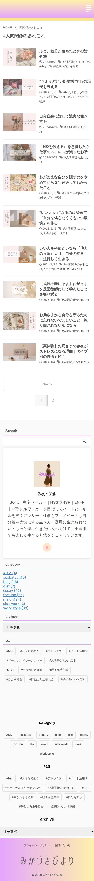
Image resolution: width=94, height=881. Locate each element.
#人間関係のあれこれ (76, 62)
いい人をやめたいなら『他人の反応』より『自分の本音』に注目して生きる (63, 253)
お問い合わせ (62, 845)
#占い (10, 670)
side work (61, 744)
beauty (43, 734)
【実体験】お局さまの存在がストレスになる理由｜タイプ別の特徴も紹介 (63, 351)
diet (70, 734)
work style (47, 753)
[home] (47, 547)
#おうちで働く (29, 651)
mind (44, 744)
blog (58, 734)
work (78, 744)
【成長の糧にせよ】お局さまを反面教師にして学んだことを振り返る (63, 289)
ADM (9, 734)
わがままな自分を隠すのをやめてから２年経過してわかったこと (63, 182)
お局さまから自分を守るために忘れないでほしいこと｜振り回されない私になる (63, 320)
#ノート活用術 (78, 651)
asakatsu (26, 734)
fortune (18, 744)
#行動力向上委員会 (41, 679)
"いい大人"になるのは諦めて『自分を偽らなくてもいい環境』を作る (63, 217)
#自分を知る (70, 66)
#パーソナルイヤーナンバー (24, 660)
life (32, 744)
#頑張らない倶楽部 (56, 233)
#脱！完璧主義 (58, 670)
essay (84, 734)
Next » (47, 384)
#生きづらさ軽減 (50, 66)
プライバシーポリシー (37, 845)
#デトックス (54, 651)
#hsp (66, 92)
